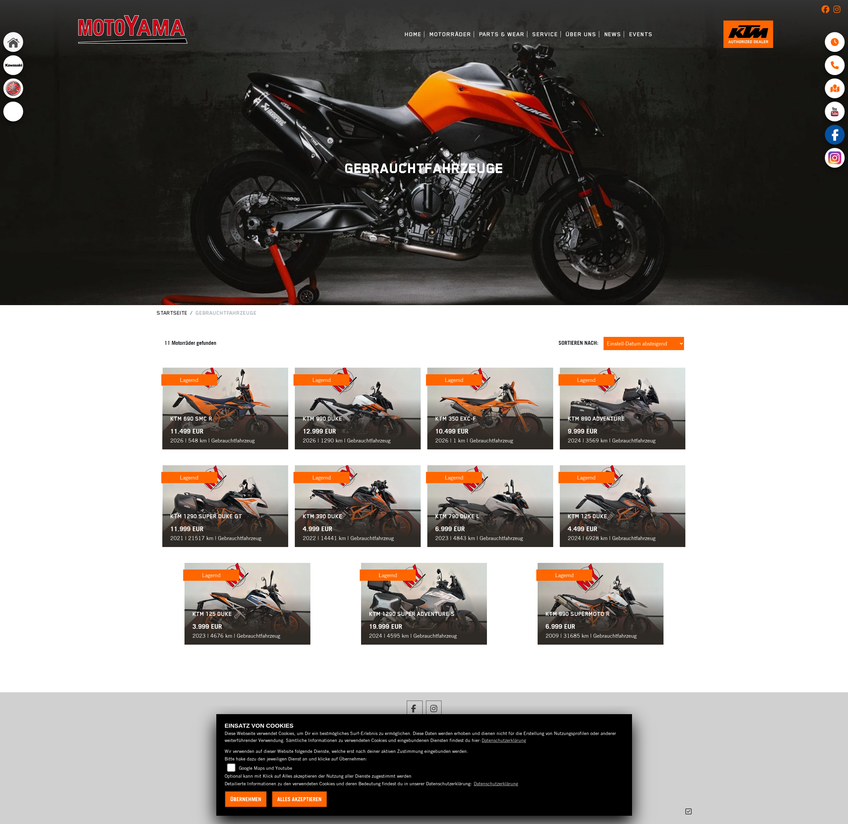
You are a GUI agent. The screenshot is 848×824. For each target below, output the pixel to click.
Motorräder (450, 34)
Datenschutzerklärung (504, 740)
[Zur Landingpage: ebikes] (13, 111)
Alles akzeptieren (299, 799)
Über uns (581, 34)
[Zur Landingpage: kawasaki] (13, 65)
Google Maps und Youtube (265, 768)
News (613, 34)
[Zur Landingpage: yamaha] (13, 88)
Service (545, 34)
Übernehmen (245, 799)
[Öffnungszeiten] (835, 42)
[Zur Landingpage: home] (13, 42)
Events (641, 34)
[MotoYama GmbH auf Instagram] (838, 10)
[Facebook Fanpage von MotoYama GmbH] (827, 10)
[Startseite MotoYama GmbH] (133, 29)
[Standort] (835, 88)
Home (413, 34)
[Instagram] (835, 158)
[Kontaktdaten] (835, 65)
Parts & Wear (502, 34)
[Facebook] (835, 135)
